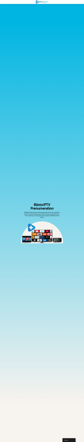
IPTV (46, 204)
